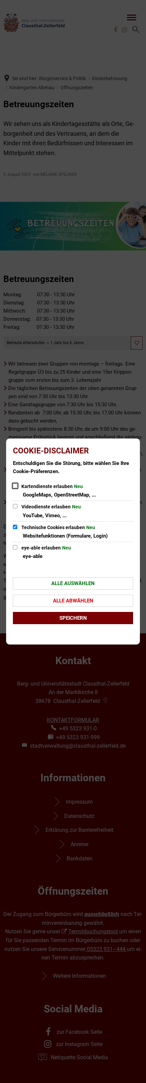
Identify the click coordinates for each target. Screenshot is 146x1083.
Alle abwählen (73, 601)
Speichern (73, 618)
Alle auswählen (73, 583)
